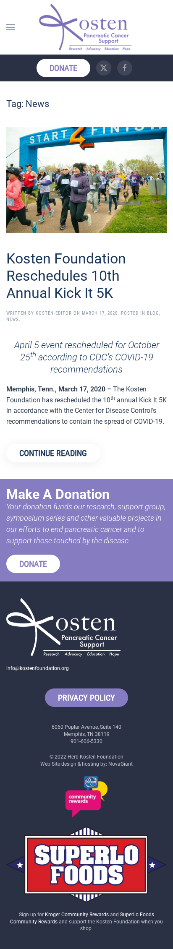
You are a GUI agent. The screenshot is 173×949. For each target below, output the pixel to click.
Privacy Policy (86, 698)
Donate (63, 68)
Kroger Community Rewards (77, 915)
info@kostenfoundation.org (37, 668)
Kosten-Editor (54, 313)
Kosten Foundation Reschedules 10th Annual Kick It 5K (66, 275)
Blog (153, 313)
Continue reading (53, 453)
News (12, 319)
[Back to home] (86, 27)
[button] (10, 27)
